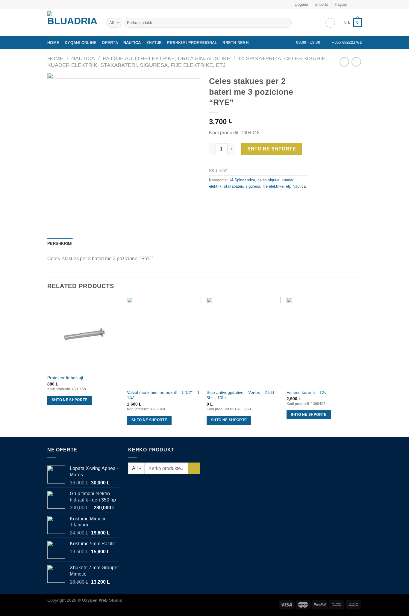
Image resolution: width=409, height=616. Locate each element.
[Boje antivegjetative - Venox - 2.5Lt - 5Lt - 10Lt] (244, 341)
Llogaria (301, 4)
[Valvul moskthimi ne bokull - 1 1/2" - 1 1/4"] (164, 341)
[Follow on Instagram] (358, 4)
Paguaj (341, 4)
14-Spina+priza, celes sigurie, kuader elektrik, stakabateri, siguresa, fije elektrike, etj (187, 61)
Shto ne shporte (271, 148)
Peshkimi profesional (192, 42)
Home (53, 42)
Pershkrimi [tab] (60, 243)
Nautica (132, 42)
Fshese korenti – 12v (306, 392)
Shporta (321, 4)
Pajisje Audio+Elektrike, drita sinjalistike (166, 58)
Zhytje (154, 42)
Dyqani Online (80, 42)
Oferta (110, 42)
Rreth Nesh (235, 42)
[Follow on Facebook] (353, 4)
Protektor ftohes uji (65, 377)
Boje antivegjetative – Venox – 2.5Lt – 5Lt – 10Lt (242, 395)
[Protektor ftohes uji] (84, 334)
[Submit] (286, 23)
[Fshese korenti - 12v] (323, 341)
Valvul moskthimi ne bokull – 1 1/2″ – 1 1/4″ (163, 395)
